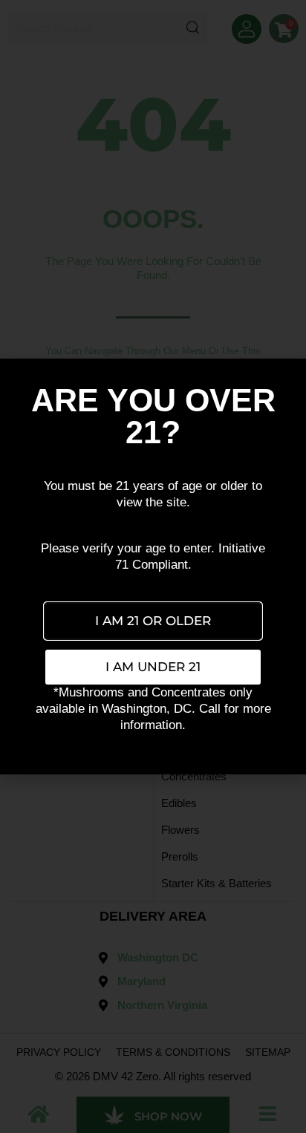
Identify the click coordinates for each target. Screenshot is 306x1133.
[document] (153, 566)
